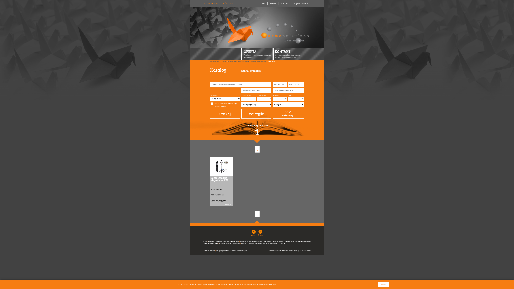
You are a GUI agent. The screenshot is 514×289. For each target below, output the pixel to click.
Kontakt (284, 4)
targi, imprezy (208, 243)
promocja (211, 241)
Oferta (273, 4)
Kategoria (214, 95)
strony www (267, 241)
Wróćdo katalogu (288, 114)
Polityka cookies (209, 251)
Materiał (276, 95)
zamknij (383, 285)
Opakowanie (246, 95)
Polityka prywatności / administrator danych (231, 251)
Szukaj (225, 113)
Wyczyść (256, 113)
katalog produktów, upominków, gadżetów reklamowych (259, 243)
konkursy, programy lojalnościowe (251, 241)
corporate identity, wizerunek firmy (227, 241)
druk (216, 243)
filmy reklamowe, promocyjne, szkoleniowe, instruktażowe (292, 241)
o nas (205, 241)
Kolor (291, 95)
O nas (262, 4)
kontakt (282, 243)
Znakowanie (262, 95)
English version (301, 4)
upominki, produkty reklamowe (229, 243)
